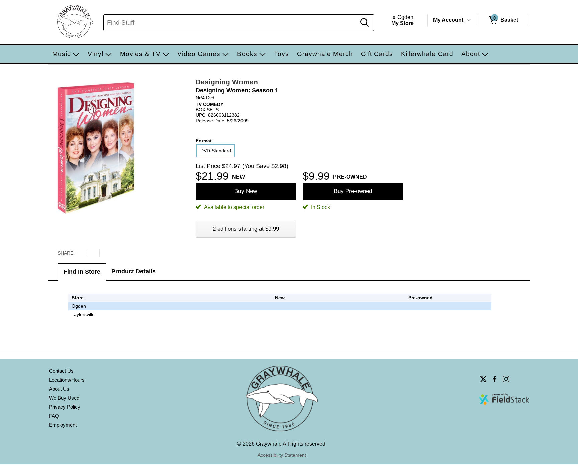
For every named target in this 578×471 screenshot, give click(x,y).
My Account (448, 20)
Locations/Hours (67, 380)
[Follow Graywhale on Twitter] (483, 379)
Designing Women (227, 82)
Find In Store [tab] (82, 271)
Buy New (245, 191)
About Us (59, 389)
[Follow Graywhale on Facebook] (495, 379)
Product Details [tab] (133, 271)
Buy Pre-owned (353, 191)
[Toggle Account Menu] (469, 20)
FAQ (54, 416)
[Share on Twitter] (82, 253)
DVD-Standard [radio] (215, 150)
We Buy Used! (65, 398)
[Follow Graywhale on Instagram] (506, 379)
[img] (420, 306)
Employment (63, 425)
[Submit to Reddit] (105, 253)
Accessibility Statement (282, 455)
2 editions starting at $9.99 (246, 229)
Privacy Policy (64, 407)
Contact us (61, 371)
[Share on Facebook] (93, 253)
